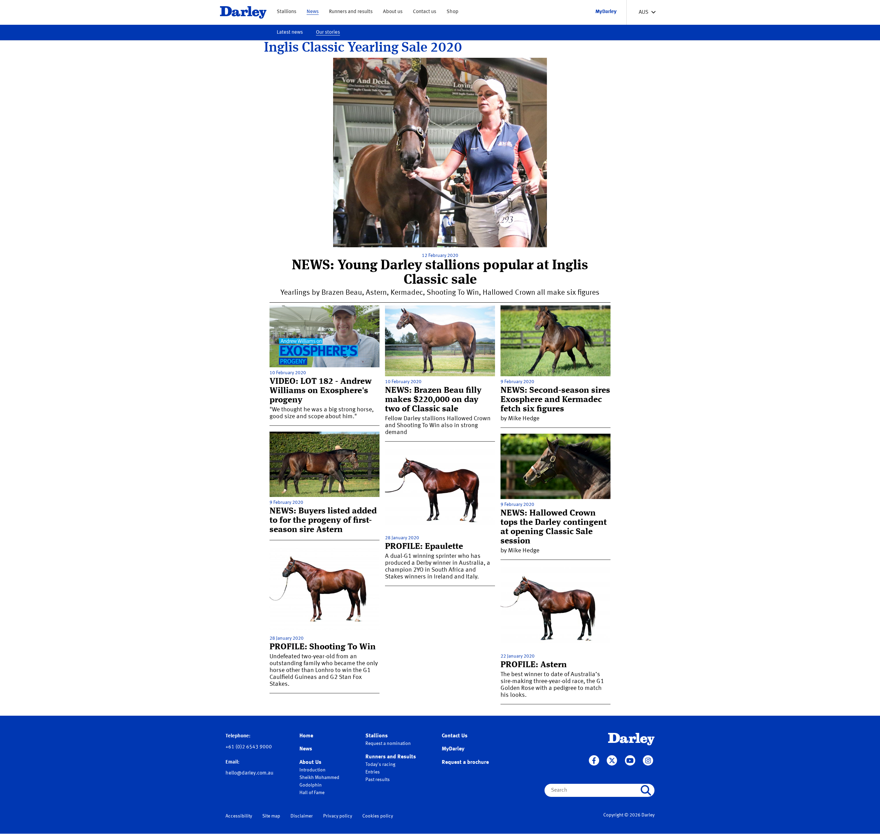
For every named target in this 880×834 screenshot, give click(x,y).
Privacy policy (337, 816)
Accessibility (239, 816)
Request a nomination (388, 743)
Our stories (328, 32)
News (313, 11)
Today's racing (380, 764)
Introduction (312, 770)
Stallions (286, 11)
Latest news (290, 32)
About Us (310, 762)
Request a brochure (465, 762)
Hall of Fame (311, 792)
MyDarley (453, 749)
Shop (453, 11)
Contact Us (455, 736)
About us (393, 11)
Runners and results (351, 11)
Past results (377, 779)
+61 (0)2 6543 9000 (249, 747)
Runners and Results (390, 757)
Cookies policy (377, 816)
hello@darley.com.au (249, 773)
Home (306, 736)
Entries (372, 772)
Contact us (424, 11)
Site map (271, 816)
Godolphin (310, 785)
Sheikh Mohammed (319, 777)
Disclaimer (301, 816)
